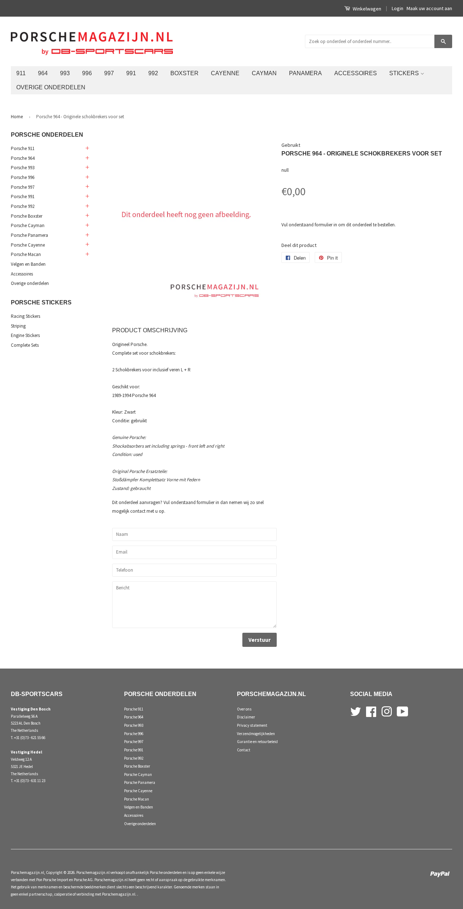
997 (109, 73)
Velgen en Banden (28, 264)
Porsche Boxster (26, 216)
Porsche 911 (22, 148)
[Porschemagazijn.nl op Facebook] (371, 710)
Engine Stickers (25, 335)
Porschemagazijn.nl (27, 872)
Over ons (244, 709)
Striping (18, 326)
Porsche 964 (22, 158)
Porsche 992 (22, 206)
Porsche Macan (26, 254)
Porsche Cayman (27, 225)
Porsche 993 (22, 168)
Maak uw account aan (429, 8)
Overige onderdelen (50, 87)
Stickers (404, 73)
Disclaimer (246, 717)
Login (397, 8)
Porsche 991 (22, 196)
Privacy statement (252, 725)
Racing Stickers (25, 316)
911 (21, 73)
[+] (86, 148)
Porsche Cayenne (28, 245)
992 (153, 73)
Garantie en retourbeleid (257, 741)
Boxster (184, 73)
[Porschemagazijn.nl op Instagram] (386, 710)
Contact (243, 749)
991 (131, 73)
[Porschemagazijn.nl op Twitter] (355, 710)
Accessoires (355, 73)
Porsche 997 (22, 187)
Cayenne (225, 73)
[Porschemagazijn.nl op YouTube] (402, 710)
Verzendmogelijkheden (256, 733)
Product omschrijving (149, 330)
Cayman (264, 73)
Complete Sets (25, 345)
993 (65, 73)
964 (43, 73)
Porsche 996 (22, 177)
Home (17, 117)
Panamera (305, 73)
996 (87, 73)
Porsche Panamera (29, 235)
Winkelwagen (366, 8)
